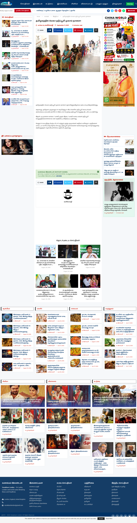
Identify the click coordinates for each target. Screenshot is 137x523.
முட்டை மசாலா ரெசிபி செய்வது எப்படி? (90, 327)
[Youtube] (119, 10)
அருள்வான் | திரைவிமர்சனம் (76, 427)
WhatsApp (130, 4)
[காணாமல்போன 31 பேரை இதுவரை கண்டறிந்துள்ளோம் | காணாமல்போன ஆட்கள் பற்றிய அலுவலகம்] (6, 65)
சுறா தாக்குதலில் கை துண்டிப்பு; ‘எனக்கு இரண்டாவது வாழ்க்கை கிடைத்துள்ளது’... (19, 90)
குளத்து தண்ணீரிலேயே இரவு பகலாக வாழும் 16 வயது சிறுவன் (112, 163)
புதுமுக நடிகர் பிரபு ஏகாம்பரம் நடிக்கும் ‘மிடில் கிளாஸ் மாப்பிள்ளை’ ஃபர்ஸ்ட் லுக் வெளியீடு (22, 400)
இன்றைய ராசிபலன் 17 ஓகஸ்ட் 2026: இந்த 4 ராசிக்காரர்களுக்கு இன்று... (21, 353)
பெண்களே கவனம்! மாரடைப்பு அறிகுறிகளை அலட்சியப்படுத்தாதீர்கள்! (125, 330)
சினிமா (74, 4)
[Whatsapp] (123, 10)
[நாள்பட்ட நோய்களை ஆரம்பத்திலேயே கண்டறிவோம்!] (110, 353)
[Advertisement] (17, 120)
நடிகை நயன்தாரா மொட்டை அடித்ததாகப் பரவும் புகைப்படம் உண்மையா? (10, 429)
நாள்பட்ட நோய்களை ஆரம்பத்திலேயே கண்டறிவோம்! (124, 352)
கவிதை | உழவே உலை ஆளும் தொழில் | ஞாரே (56, 11)
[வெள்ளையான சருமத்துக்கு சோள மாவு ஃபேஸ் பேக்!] (41, 318)
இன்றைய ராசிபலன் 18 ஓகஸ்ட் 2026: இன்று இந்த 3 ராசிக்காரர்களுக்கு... (22, 341)
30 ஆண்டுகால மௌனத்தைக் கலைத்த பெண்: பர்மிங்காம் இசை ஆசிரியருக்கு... (20, 78)
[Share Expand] (96, 30)
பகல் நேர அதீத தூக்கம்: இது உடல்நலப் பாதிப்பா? (125, 363)
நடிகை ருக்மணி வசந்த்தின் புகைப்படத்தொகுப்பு (10, 150)
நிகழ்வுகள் (117, 4)
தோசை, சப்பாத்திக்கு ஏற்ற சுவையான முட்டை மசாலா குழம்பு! (91, 362)
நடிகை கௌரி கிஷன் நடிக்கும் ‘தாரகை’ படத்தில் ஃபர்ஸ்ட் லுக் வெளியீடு (33, 458)
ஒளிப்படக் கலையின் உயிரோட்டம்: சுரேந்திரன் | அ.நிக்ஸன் (125, 461)
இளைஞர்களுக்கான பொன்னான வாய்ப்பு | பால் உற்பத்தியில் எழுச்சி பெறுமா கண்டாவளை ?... (103, 429)
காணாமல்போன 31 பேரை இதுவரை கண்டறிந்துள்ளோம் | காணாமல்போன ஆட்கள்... (20, 66)
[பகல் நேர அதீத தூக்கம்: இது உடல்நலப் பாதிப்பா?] (110, 365)
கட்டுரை (49, 4)
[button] (33, 10)
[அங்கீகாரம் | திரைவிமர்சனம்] (57, 441)
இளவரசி (15, 82)
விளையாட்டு (87, 4)
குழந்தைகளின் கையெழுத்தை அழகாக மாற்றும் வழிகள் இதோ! (56, 367)
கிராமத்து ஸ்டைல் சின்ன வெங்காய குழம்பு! (91, 338)
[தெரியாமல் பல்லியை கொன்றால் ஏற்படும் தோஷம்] (129, 142)
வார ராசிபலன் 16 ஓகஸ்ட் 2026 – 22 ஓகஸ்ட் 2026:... (22, 365)
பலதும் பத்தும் (102, 4)
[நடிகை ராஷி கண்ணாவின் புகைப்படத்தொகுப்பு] (25, 147)
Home (38, 17)
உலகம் (46, 17)
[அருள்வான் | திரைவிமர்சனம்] (79, 416)
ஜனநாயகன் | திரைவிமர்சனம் (54, 427)
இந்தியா (55, 17)
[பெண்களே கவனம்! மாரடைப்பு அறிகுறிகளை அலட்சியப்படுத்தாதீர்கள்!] (110, 331)
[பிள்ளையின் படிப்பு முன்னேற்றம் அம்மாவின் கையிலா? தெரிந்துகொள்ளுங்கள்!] (41, 340)
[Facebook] (108, 10)
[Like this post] (50, 30)
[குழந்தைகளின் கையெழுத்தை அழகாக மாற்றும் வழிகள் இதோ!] (41, 369)
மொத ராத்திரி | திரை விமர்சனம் (32, 427)
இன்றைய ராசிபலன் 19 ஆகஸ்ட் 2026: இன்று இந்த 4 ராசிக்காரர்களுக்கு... (21, 329)
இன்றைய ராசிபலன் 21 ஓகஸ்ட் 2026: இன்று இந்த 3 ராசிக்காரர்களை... (22, 316)
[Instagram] (116, 10)
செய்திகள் (25, 4)
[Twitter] (112, 10)
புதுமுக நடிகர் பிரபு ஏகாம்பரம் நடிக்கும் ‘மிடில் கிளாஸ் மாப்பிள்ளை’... (21, 22)
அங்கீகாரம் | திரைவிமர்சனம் (54, 452)
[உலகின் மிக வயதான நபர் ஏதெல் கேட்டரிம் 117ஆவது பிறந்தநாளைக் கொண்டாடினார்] (6, 101)
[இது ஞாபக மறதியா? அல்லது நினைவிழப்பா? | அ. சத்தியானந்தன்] (129, 173)
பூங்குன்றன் (16, 26)
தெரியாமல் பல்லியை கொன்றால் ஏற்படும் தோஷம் (111, 142)
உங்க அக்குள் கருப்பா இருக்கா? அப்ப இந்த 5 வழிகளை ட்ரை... (56, 328)
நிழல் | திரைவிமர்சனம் (79, 451)
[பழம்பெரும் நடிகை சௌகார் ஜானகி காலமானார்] (11, 445)
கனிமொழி (49, 25)
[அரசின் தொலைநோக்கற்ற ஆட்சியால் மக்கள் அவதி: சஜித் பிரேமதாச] (6, 55)
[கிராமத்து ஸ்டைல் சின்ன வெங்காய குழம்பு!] (75, 340)
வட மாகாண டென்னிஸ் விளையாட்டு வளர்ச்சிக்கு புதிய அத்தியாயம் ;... (20, 32)
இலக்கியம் (62, 4)
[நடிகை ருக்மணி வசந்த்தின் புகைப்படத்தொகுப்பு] (9, 147)
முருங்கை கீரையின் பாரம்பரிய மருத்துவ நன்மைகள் (123, 341)
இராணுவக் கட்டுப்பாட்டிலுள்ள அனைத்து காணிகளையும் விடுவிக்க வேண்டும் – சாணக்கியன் (21, 44)
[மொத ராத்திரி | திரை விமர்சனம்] (34, 416)
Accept (101, 519)
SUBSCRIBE (132, 11)
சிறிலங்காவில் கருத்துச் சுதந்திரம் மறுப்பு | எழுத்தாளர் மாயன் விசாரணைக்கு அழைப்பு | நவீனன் (124, 430)
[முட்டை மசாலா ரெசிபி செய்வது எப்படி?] (75, 329)
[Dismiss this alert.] (98, 172)
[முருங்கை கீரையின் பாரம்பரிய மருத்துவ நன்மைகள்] (110, 342)
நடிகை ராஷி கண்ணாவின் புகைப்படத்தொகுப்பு (25, 150)
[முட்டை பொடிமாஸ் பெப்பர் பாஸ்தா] (75, 318)
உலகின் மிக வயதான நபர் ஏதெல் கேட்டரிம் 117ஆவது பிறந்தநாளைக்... (20, 101)
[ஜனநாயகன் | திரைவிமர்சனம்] (57, 416)
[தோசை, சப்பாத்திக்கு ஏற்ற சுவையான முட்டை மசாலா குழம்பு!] (75, 363)
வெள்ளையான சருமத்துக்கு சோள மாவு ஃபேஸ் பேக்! (56, 316)
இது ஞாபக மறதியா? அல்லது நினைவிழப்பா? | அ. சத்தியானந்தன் (113, 172)
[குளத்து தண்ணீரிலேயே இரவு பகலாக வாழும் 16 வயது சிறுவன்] (129, 164)
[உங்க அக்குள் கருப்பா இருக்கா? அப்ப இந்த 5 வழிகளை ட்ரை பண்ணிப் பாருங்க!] (41, 329)
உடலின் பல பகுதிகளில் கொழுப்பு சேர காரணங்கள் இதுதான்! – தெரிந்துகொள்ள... (125, 317)
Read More (109, 518)
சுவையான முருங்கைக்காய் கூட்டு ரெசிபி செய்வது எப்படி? (90, 350)
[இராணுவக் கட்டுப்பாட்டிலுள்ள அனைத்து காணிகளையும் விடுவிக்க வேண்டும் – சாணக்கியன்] (6, 43)
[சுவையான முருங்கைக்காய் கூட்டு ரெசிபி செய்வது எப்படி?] (75, 352)
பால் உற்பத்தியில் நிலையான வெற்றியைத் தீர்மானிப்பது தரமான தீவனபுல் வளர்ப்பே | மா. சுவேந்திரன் (113, 399)
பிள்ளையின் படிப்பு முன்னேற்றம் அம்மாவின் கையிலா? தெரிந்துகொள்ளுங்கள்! (57, 340)
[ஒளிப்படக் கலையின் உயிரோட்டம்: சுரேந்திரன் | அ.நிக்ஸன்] (125, 449)
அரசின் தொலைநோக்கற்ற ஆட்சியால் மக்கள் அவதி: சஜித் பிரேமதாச (20, 55)
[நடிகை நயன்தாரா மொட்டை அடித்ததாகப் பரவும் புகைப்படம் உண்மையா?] (11, 416)
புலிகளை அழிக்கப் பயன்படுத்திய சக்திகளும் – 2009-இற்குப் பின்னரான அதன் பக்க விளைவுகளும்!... (101, 464)
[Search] (136, 4)
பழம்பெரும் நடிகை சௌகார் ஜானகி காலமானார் (9, 457)
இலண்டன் (38, 4)
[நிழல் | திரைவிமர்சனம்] (79, 441)
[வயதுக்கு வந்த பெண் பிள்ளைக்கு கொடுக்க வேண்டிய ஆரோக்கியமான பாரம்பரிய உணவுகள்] (41, 353)
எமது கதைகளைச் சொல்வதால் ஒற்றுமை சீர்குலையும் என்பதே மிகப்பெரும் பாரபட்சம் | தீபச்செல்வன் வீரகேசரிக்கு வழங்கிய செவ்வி (118, 207)
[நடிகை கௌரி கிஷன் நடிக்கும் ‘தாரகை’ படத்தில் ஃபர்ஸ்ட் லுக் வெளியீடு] (34, 445)
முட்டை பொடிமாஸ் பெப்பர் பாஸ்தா (89, 316)
